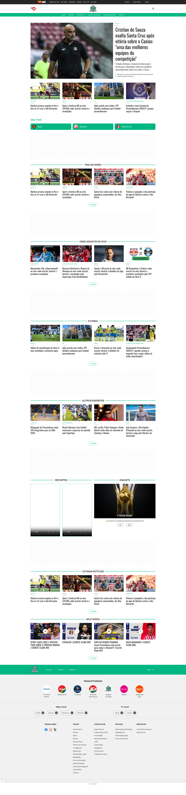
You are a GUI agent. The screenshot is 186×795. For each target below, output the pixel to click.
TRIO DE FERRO (93, 164)
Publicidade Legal (121, 735)
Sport (64, 15)
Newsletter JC (120, 732)
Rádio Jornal (141, 732)
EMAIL (147, 2)
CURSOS (79, 2)
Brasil (75, 735)
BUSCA (127, 2)
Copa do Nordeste (94, 15)
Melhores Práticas (100, 739)
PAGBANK (72, 2)
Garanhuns (67, 713)
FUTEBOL (93, 321)
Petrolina (82, 713)
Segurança (77, 751)
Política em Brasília (79, 745)
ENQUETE (125, 480)
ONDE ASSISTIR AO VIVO (93, 241)
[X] (55, 730)
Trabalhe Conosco (100, 754)
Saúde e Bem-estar (80, 754)
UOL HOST (64, 2)
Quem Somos (99, 729)
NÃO (129, 525)
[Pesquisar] (153, 8)
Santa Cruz (81, 15)
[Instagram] (50, 730)
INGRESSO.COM (54, 2)
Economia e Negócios (80, 766)
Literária (76, 773)
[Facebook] (46, 730)
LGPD (96, 742)
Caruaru (52, 713)
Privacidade (98, 735)
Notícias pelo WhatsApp (123, 729)
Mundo (75, 739)
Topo (148, 670)
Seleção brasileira (109, 15)
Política (75, 732)
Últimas (121, 15)
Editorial (72, 670)
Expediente (98, 748)
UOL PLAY (86, 2)
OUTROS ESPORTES (93, 400)
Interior (131, 713)
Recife (39, 713)
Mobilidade (77, 757)
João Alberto (77, 769)
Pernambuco (77, 729)
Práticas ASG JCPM (101, 732)
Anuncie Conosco (121, 739)
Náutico (71, 15)
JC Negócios (77, 748)
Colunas (49, 670)
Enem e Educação (79, 760)
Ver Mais (93, 205)
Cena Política (77, 742)
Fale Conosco (99, 751)
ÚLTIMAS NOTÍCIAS (93, 571)
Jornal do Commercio (144, 729)
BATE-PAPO (137, 2)
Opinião (60, 670)
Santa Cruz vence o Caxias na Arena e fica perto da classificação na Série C (135, 75)
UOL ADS (93, 2)
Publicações (98, 745)
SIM (120, 525)
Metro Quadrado (78, 763)
